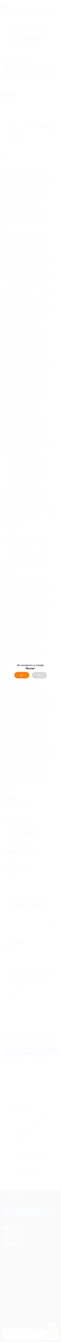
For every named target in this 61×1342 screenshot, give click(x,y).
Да (21, 675)
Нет (39, 675)
